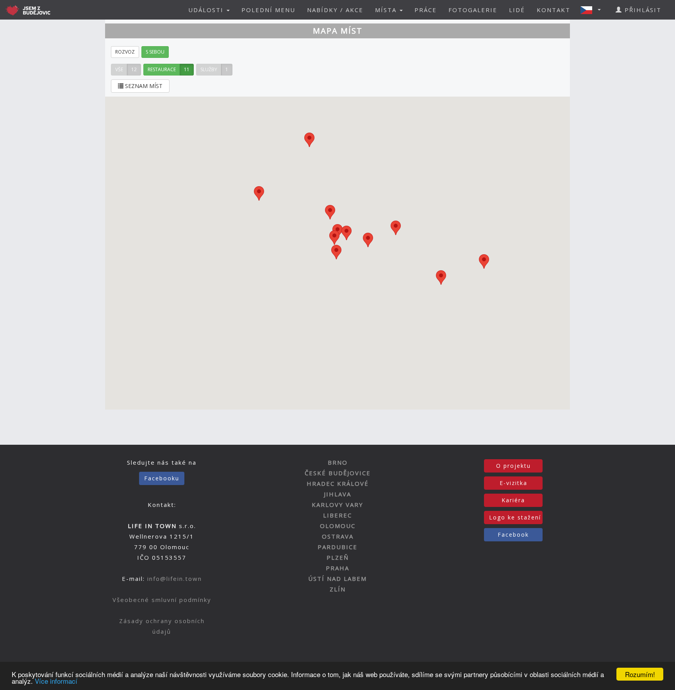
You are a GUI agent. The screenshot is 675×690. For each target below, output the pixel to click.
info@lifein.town (174, 578)
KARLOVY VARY (337, 505)
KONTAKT (553, 10)
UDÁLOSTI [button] (207, 10)
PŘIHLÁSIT (641, 10)
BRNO (338, 462)
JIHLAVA (337, 494)
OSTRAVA (338, 536)
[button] (593, 10)
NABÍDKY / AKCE (335, 10)
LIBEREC (337, 515)
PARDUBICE (337, 547)
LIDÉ (517, 10)
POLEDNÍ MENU (268, 10)
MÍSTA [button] (387, 10)
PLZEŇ (338, 557)
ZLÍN (338, 589)
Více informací (56, 681)
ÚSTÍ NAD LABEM (337, 578)
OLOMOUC (337, 526)
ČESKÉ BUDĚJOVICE (338, 473)
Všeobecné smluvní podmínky (161, 600)
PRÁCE (425, 10)
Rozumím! (640, 674)
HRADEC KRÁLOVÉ (338, 483)
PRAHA (337, 568)
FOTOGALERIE (472, 10)
